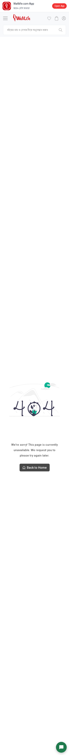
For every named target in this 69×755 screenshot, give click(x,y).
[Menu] (5, 18)
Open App (59, 6)
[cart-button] (56, 18)
